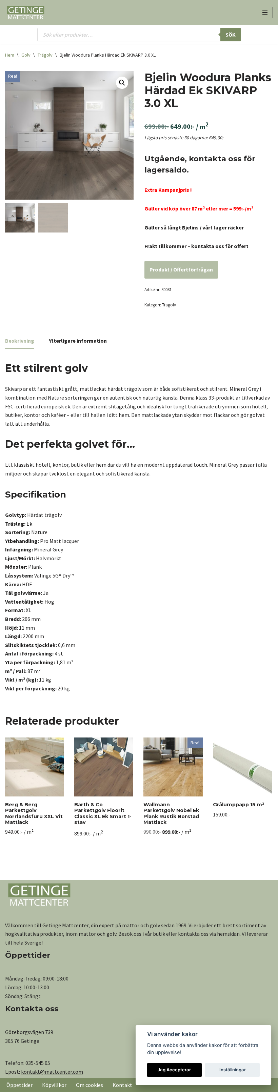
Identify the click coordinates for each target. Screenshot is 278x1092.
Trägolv (45, 55)
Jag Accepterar (174, 1069)
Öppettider (19, 1084)
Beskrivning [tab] (19, 340)
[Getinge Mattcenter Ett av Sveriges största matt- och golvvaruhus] (25, 12)
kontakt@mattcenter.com (52, 1071)
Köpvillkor (54, 1084)
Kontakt (122, 1084)
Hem (9, 55)
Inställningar (232, 1069)
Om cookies (89, 1084)
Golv (26, 55)
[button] (122, 83)
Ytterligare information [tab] (78, 340)
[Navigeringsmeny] (265, 12)
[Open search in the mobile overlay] (139, 34)
